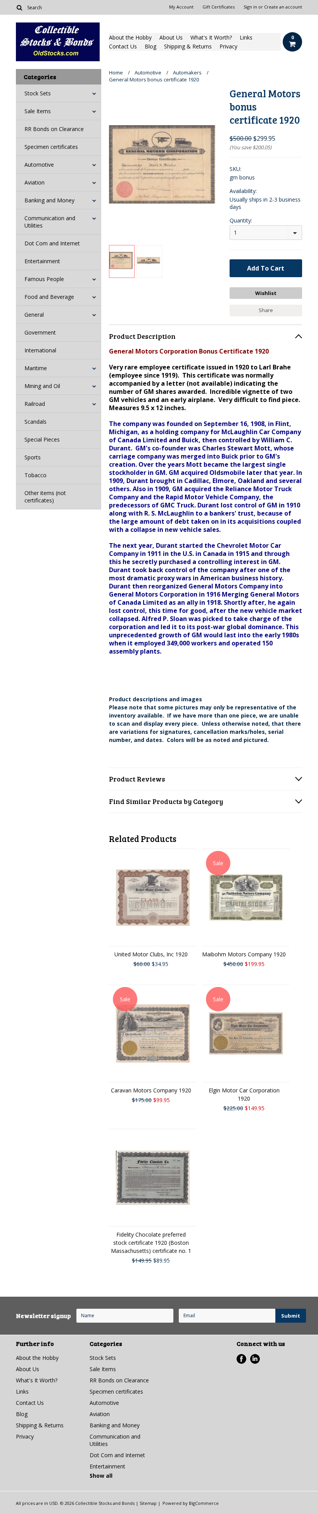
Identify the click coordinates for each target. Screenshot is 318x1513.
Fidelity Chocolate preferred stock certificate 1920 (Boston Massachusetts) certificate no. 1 (151, 1242)
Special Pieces (42, 439)
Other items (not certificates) (45, 496)
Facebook (241, 1359)
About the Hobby (130, 37)
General (34, 314)
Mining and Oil (42, 386)
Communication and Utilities (49, 221)
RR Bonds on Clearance (54, 129)
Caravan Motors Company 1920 (151, 1090)
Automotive (39, 164)
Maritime (35, 368)
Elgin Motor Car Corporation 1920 (244, 1094)
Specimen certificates (51, 146)
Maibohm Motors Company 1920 (244, 954)
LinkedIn (255, 1359)
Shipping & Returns (188, 46)
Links (246, 37)
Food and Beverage (49, 296)
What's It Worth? (211, 37)
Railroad (34, 403)
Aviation (34, 182)
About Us (171, 37)
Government (40, 332)
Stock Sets (37, 93)
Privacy (228, 46)
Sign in (250, 7)
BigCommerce (204, 1503)
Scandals (35, 421)
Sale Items (37, 111)
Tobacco (35, 475)
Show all (101, 1475)
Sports (32, 457)
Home (116, 72)
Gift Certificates (218, 7)
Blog (150, 46)
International (40, 350)
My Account (181, 7)
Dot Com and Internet (52, 243)
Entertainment (42, 261)
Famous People (44, 279)
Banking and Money (49, 200)
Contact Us (123, 46)
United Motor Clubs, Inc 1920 (151, 954)
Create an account (283, 7)
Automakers (187, 72)
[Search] (19, 7)
